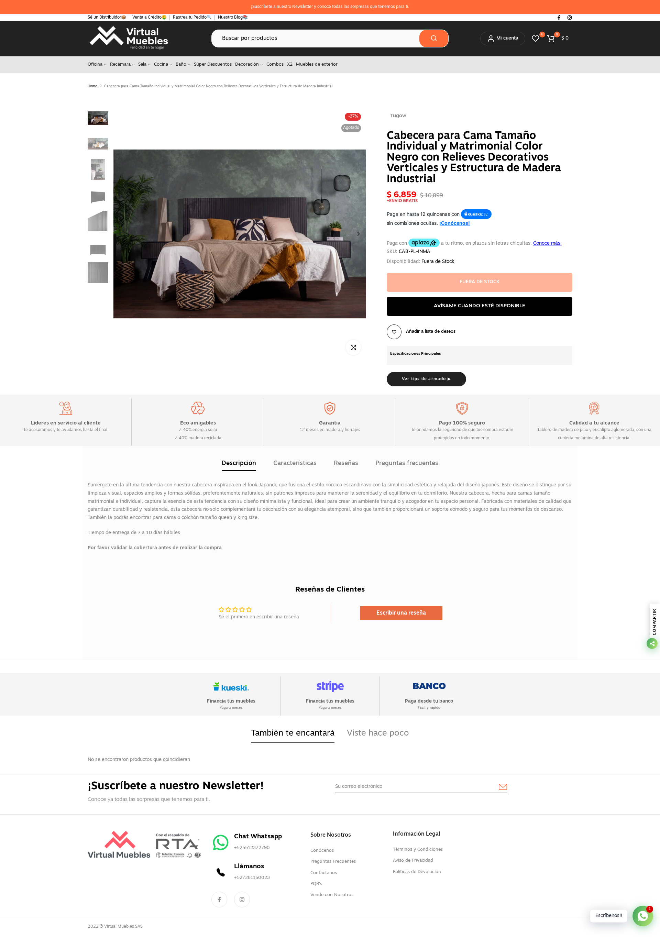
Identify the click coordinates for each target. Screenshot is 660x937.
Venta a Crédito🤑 (149, 17)
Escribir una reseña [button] (401, 613)
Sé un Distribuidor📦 (107, 17)
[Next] (353, 234)
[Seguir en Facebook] (559, 17)
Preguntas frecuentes (406, 464)
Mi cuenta (507, 38)
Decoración (247, 64)
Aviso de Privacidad (413, 860)
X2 (290, 64)
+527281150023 (252, 877)
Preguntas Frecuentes (333, 861)
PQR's (316, 884)
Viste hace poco (378, 733)
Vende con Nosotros (331, 895)
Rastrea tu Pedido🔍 (192, 17)
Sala (142, 64)
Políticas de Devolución (417, 872)
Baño (181, 64)
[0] (535, 38)
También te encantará (292, 733)
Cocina (161, 64)
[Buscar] (433, 38)
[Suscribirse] (495, 787)
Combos (275, 64)
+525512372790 (252, 848)
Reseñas (346, 464)
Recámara (120, 64)
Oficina (95, 64)
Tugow (398, 116)
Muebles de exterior (317, 64)
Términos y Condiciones (418, 849)
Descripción (239, 464)
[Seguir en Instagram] (569, 17)
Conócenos (322, 850)
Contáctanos (323, 873)
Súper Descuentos (213, 64)
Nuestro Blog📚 (233, 17)
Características (295, 464)
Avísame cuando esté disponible (479, 306)
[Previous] (126, 234)
